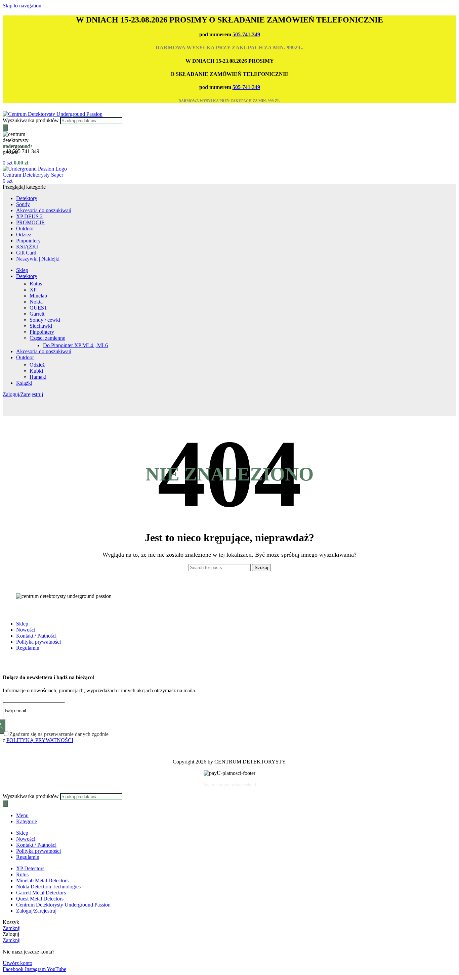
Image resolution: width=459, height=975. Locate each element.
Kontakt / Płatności (36, 636)
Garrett (37, 314)
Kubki (36, 371)
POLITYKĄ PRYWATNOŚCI (39, 740)
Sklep (22, 623)
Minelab (38, 295)
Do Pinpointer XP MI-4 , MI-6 (75, 345)
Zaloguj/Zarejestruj (36, 911)
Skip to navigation (22, 5)
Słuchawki (41, 326)
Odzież (37, 365)
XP (33, 289)
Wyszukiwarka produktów (31, 120)
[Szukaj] (5, 127)
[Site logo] (52, 114)
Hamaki (38, 377)
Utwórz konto (17, 963)
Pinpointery (42, 332)
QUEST (38, 308)
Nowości (25, 630)
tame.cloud (246, 785)
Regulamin (27, 648)
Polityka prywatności (38, 642)
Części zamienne (47, 338)
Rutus (36, 283)
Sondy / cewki (45, 320)
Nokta (36, 302)
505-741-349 (246, 34)
